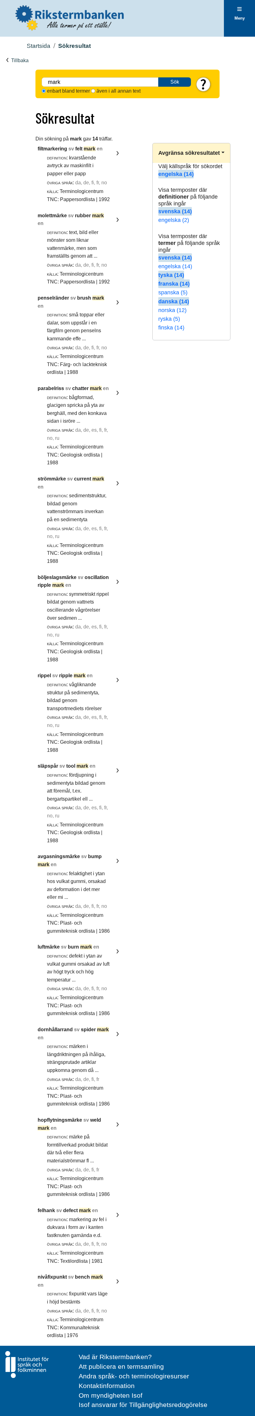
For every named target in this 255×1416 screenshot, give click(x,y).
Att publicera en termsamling (121, 1366)
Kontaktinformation (107, 1385)
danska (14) (173, 301)
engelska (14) (176, 174)
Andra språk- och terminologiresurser (134, 1376)
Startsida (38, 46)
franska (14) (174, 284)
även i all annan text (118, 91)
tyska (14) (171, 275)
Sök (174, 82)
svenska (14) (175, 211)
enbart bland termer (68, 91)
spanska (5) (173, 292)
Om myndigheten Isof (110, 1395)
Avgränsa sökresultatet (189, 153)
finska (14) (171, 327)
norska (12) (172, 310)
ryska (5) (169, 319)
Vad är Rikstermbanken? (115, 1356)
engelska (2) (173, 220)
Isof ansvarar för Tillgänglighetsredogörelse (143, 1404)
